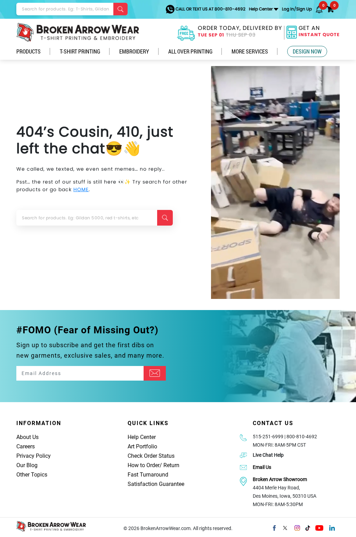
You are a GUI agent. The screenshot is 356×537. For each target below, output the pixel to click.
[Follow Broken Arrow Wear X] (285, 527)
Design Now (307, 51)
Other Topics (31, 474)
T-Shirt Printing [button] (80, 51)
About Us (27, 437)
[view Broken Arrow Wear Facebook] (274, 527)
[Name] (155, 373)
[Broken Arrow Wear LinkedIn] (332, 527)
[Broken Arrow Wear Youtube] (319, 527)
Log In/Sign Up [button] (297, 9)
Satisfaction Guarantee (156, 484)
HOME (81, 189)
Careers (25, 446)
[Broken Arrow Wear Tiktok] (307, 527)
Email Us (262, 467)
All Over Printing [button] (190, 51)
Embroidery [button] (134, 51)
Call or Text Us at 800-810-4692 (210, 9)
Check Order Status (151, 456)
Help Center (142, 437)
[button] (319, 9)
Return (171, 465)
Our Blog (27, 465)
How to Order (144, 465)
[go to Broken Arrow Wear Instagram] (297, 527)
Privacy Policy (33, 456)
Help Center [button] (261, 9)
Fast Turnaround (148, 474)
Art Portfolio (142, 446)
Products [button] (28, 51)
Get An (319, 32)
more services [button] (250, 51)
